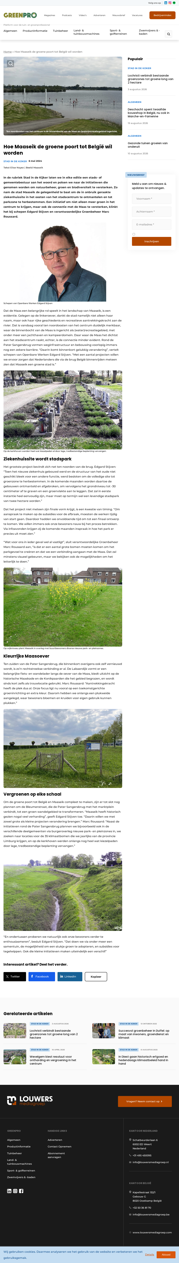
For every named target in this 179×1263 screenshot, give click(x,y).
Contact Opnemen (59, 1146)
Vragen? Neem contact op (143, 1101)
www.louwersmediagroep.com (152, 1232)
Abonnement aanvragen (56, 1155)
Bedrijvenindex (162, 15)
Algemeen (10, 30)
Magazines (49, 15)
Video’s (83, 15)
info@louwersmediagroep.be (151, 1214)
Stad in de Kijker (15, 161)
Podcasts (67, 15)
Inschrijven (151, 241)
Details (149, 1254)
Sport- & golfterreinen (118, 32)
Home (7, 51)
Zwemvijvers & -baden (149, 32)
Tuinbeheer (60, 30)
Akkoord (166, 1254)
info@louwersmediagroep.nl (151, 1162)
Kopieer (96, 976)
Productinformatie (35, 30)
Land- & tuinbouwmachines (86, 32)
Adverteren (99, 15)
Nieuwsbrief (118, 15)
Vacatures (137, 15)
